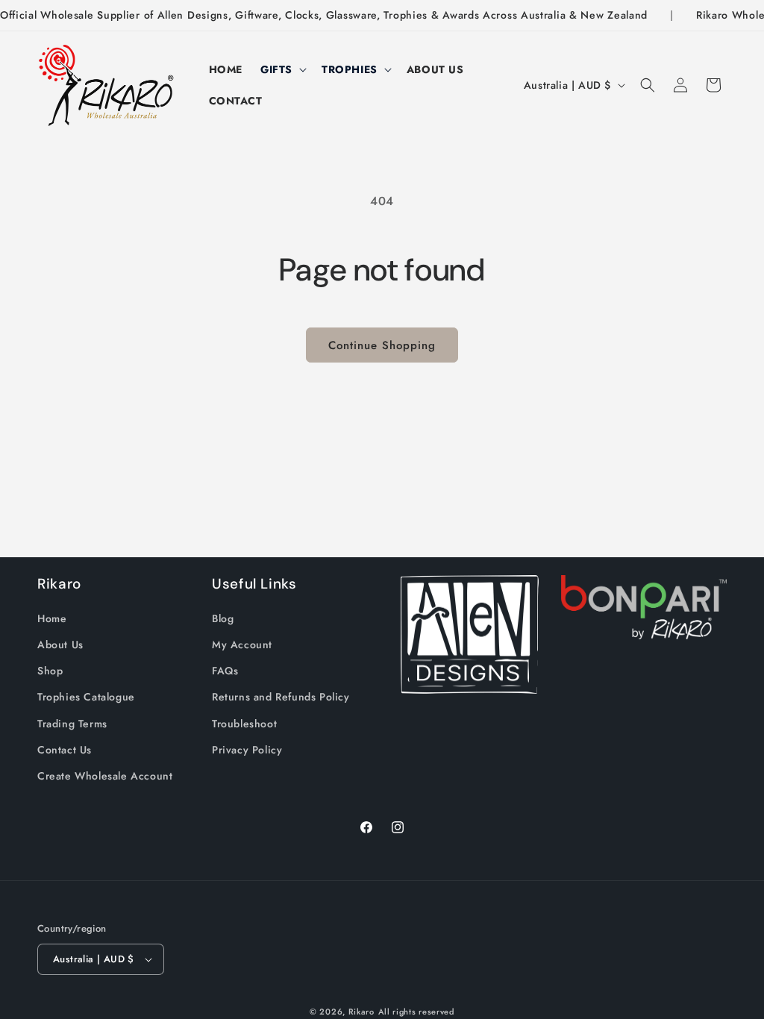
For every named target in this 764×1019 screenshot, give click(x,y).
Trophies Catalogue (86, 696)
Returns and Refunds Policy (281, 696)
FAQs (225, 670)
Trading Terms (72, 723)
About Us (60, 644)
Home (51, 618)
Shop (50, 670)
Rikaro (361, 1012)
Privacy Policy (247, 749)
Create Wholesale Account (104, 775)
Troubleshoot (244, 723)
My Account (242, 644)
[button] (282, 69)
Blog (223, 618)
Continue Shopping (382, 345)
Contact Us (64, 749)
